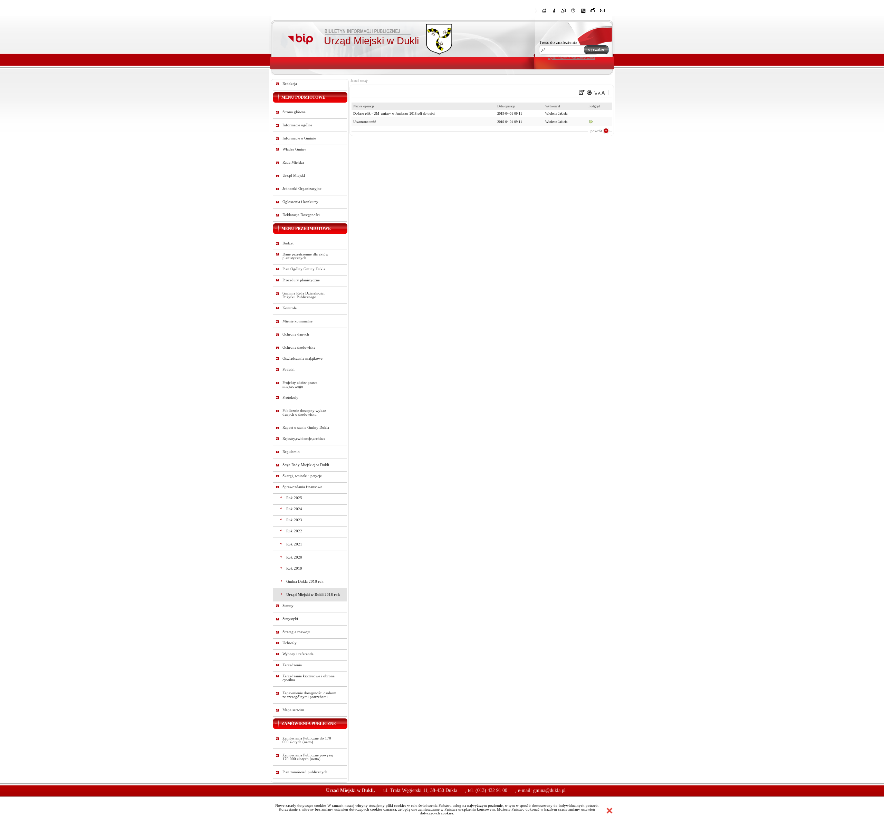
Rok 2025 (294, 498)
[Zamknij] (609, 810)
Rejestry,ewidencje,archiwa (303, 439)
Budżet (288, 243)
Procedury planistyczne (301, 280)
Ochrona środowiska (298, 347)
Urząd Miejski (293, 175)
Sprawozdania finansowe (302, 487)
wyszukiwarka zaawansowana (571, 58)
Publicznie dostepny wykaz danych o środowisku (304, 412)
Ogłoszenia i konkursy (300, 202)
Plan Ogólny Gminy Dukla (303, 269)
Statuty (288, 606)
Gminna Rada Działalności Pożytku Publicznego (303, 295)
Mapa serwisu (293, 710)
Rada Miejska (293, 162)
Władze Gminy (294, 149)
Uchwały (289, 643)
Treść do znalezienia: (559, 42)
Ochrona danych (295, 334)
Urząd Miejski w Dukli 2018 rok (313, 595)
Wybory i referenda (298, 654)
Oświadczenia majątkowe (302, 358)
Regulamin (291, 452)
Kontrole (289, 308)
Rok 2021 (294, 544)
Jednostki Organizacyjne (301, 189)
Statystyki (290, 619)
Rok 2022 (294, 531)
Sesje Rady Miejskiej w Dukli (305, 465)
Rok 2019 (294, 568)
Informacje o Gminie (299, 138)
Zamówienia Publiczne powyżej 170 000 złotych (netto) (307, 757)
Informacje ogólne (297, 125)
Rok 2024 (294, 509)
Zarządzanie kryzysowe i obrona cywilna (308, 678)
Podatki (288, 369)
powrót (596, 131)
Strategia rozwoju (296, 632)
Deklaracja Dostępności (301, 215)
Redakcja (289, 84)
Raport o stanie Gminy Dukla (305, 427)
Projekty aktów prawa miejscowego (299, 384)
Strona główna (294, 112)
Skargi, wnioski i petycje (302, 476)
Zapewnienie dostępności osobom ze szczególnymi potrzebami (309, 695)
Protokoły (290, 397)
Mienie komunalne (297, 321)
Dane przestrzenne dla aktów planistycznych (305, 256)
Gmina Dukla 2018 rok (305, 581)
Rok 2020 (294, 557)
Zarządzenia (292, 665)
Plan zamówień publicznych (304, 772)
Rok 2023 (294, 520)
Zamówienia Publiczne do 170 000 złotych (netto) (306, 740)
